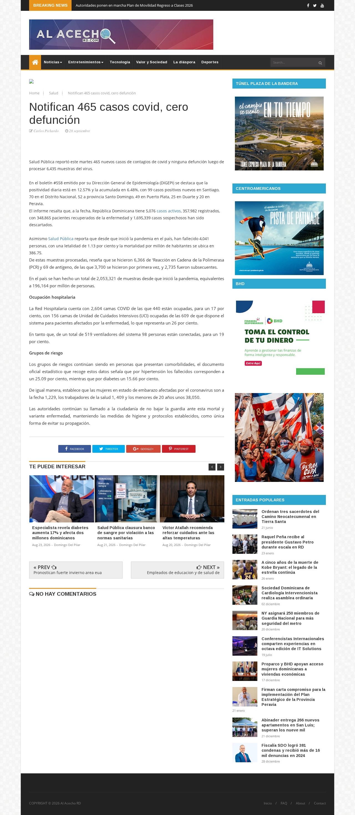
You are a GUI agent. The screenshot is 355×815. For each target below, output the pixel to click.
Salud (54, 92)
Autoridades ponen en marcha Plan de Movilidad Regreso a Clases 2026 (134, 5)
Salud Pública (60, 238)
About (300, 803)
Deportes (210, 62)
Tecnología (120, 62)
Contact (320, 803)
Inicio (268, 803)
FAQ (284, 803)
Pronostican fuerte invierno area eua (68, 572)
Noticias (51, 62)
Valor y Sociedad (151, 62)
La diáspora (184, 62)
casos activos (169, 210)
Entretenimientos (84, 62)
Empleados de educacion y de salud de (183, 572)
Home (34, 92)
